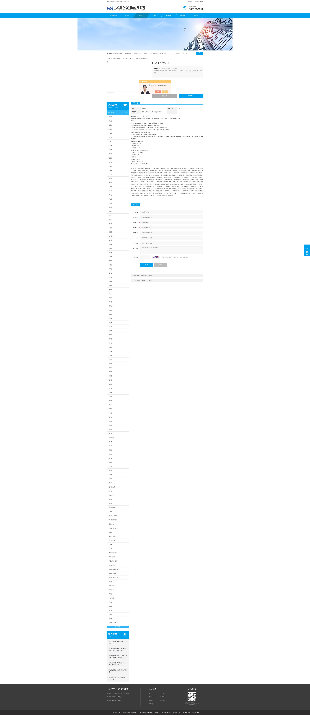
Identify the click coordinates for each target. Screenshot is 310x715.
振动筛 (110, 404)
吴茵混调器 (112, 507)
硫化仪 (110, 306)
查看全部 (117, 627)
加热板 (110, 252)
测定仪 (131, 58)
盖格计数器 (112, 487)
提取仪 (110, 125)
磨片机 (110, 149)
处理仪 (110, 396)
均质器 (110, 219)
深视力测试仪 (112, 536)
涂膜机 (110, 322)
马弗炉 (110, 129)
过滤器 (110, 191)
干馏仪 (110, 203)
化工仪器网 (188, 712)
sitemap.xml (195, 712)
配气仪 (110, 343)
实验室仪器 (126, 58)
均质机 (110, 281)
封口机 (110, 441)
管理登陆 (175, 712)
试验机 (110, 392)
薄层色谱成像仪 (113, 573)
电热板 (110, 256)
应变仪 (110, 363)
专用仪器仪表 (112, 622)
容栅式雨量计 (112, 557)
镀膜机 (110, 376)
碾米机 (110, 380)
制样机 (110, 606)
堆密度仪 (111, 524)
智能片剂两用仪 (113, 528)
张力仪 (110, 314)
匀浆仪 (110, 186)
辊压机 (110, 339)
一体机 (110, 133)
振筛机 (110, 145)
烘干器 (110, 351)
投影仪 (110, 503)
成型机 (110, 355)
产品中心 (141, 15)
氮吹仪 (110, 223)
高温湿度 (111, 589)
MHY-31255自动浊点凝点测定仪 (145, 275)
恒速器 (110, 174)
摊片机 (110, 236)
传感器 (110, 211)
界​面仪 (110, 532)
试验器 (110, 454)
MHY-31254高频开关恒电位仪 (144, 280)
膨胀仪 (110, 285)
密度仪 (110, 450)
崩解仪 (110, 334)
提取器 (110, 170)
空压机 (110, 602)
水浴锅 (110, 182)
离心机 (110, 618)
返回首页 (190, 1)
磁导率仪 (111, 437)
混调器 (110, 166)
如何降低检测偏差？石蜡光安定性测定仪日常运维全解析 (118, 649)
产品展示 (151, 697)
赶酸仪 (110, 158)
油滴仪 (110, 265)
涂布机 (110, 388)
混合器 (110, 277)
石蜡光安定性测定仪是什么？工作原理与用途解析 (118, 663)
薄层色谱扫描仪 (113, 561)
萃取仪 (110, 347)
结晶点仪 (111, 495)
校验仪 (110, 425)
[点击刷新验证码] (156, 257)
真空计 (110, 409)
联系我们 (201, 1)
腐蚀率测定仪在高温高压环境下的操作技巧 (118, 678)
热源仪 (110, 310)
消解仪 (110, 248)
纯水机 (110, 474)
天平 (110, 293)
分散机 (110, 232)
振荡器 (110, 610)
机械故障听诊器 (113, 520)
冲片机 (110, 330)
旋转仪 (110, 195)
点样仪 (110, 162)
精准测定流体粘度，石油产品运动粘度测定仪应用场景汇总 (118, 656)
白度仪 (110, 228)
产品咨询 (164, 96)
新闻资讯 (162, 697)
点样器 (110, 478)
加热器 (110, 367)
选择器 (110, 137)
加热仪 (110, 470)
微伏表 (110, 483)
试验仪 (110, 413)
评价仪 (110, 446)
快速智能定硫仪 (113, 552)
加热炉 (110, 581)
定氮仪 (110, 462)
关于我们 (127, 15)
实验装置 (111, 598)
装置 (110, 215)
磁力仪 (110, 154)
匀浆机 (110, 544)
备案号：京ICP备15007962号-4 (163, 712)
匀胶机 (110, 371)
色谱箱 (110, 429)
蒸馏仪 (110, 384)
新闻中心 (155, 15)
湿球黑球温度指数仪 (114, 569)
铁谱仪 (110, 260)
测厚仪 (110, 417)
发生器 (110, 244)
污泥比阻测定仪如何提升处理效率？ (118, 671)
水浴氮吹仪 (112, 565)
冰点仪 (110, 117)
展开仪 (110, 491)
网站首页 (114, 15)
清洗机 (110, 458)
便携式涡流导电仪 (114, 577)
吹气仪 (110, 240)
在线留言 (195, 1)
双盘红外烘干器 (113, 515)
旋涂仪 (110, 207)
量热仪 (110, 121)
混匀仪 (110, 466)
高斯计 (110, 269)
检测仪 (110, 614)
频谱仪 (110, 499)
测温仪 (110, 594)
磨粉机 (110, 318)
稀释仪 (110, 289)
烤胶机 (110, 199)
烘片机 (110, 302)
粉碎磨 (110, 326)
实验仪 (110, 421)
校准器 (110, 297)
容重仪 (110, 511)
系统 (110, 141)
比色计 (110, 273)
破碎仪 (110, 548)
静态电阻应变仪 (113, 585)
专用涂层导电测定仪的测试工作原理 (118, 642)
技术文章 (168, 15)
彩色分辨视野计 (113, 540)
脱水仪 (110, 178)
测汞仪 (110, 400)
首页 (115, 58)
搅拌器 (110, 359)
